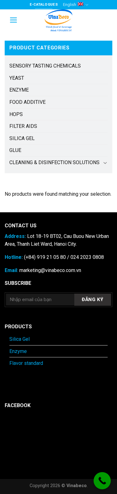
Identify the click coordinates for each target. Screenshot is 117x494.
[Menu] (13, 20)
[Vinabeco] (58, 20)
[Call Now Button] (102, 480)
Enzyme (19, 90)
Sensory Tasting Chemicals (45, 66)
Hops (16, 114)
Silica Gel (22, 138)
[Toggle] (105, 162)
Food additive (27, 102)
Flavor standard (26, 363)
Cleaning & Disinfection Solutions (54, 162)
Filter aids (23, 126)
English (69, 4)
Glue (15, 150)
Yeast (16, 78)
